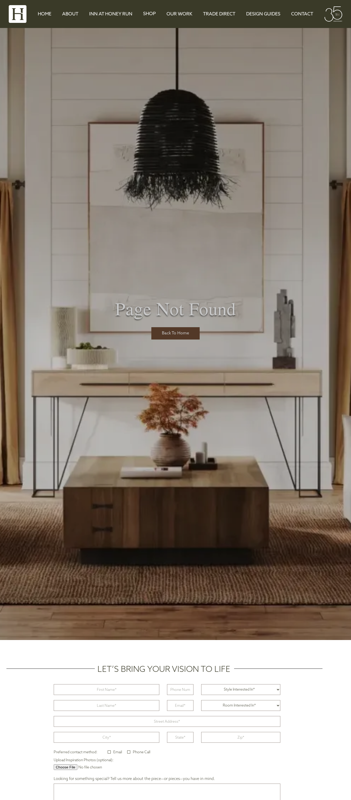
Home (44, 14)
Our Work (179, 14)
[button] (149, 14)
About (70, 14)
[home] (17, 14)
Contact (302, 14)
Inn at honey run (110, 14)
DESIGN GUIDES (263, 14)
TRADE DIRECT (219, 14)
